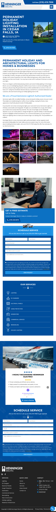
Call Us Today (10, 213)
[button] (51, 7)
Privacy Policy (46, 269)
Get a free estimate (16, 210)
